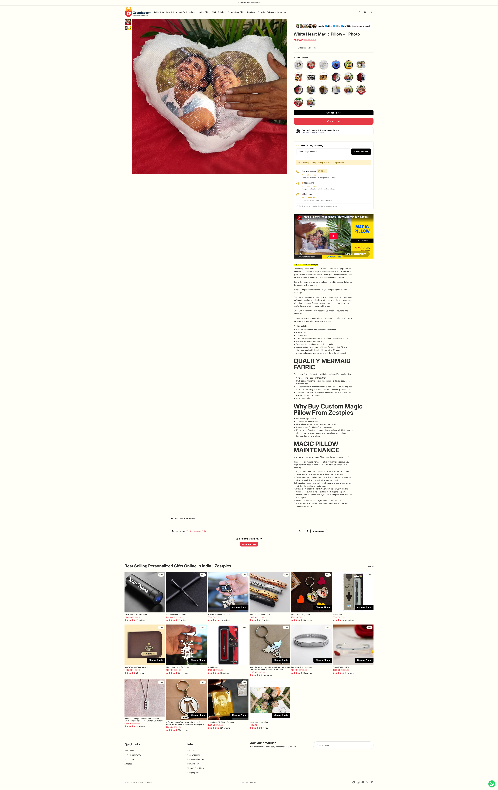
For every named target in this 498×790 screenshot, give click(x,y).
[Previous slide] (128, 592)
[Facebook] (353, 782)
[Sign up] (369, 745)
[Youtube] (362, 782)
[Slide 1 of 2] (128, 22)
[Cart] (371, 12)
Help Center (130, 750)
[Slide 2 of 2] (128, 28)
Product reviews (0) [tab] (180, 531)
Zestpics (133, 782)
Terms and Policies (249, 782)
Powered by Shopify (144, 782)
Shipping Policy (193, 773)
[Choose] (161, 608)
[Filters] (307, 531)
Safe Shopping (193, 755)
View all (370, 567)
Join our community (133, 755)
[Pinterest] (372, 782)
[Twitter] (367, 782)
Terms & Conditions (195, 768)
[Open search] (300, 531)
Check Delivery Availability (311, 145)
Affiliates (128, 764)
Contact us (129, 759)
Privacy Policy (193, 764)
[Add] (244, 608)
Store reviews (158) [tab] (198, 531)
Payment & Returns (195, 759)
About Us (191, 750)
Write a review (249, 544)
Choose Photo (333, 113)
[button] (298, 64)
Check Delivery (361, 152)
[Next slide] (161, 592)
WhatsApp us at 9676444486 (249, 3)
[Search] (359, 12)
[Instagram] (358, 782)
